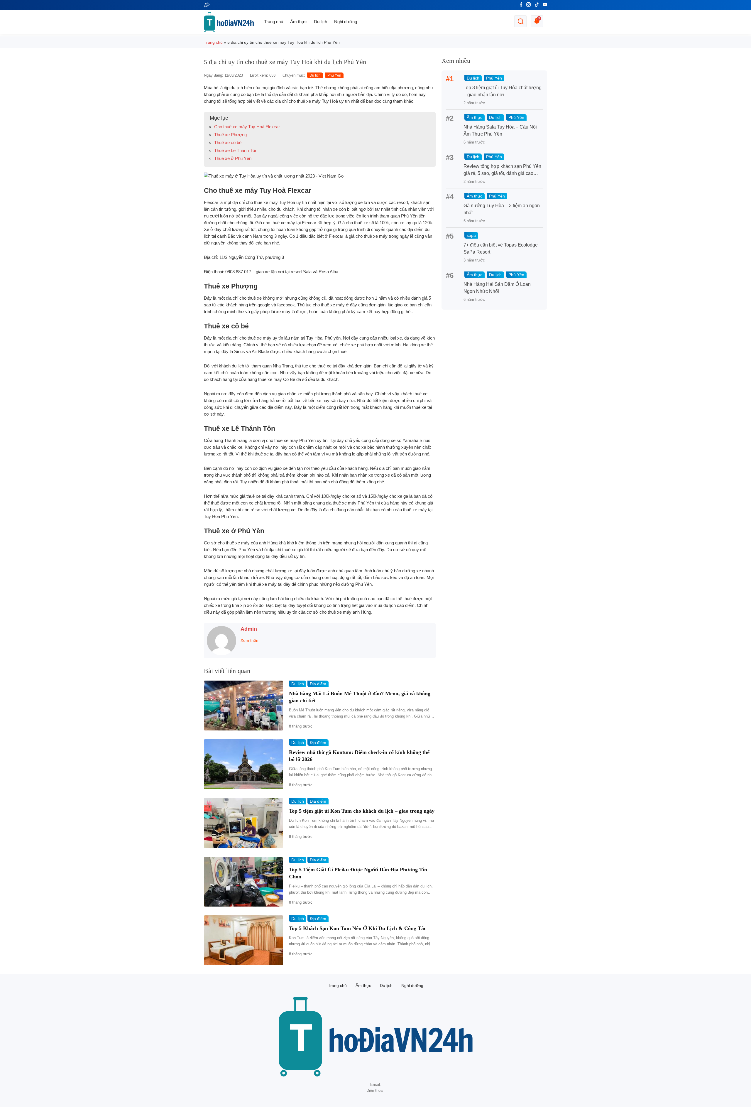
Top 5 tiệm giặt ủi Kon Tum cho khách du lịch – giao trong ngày (361, 811)
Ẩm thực (298, 21)
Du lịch (320, 21)
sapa (471, 235)
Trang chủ (273, 21)
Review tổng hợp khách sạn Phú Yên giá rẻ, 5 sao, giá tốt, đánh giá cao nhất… (502, 173)
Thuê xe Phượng (230, 134)
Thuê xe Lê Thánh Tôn (235, 150)
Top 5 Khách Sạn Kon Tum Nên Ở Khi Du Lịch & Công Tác (357, 928)
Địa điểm (318, 683)
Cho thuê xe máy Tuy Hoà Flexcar (247, 126)
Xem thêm (250, 640)
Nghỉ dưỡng (345, 21)
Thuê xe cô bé (227, 142)
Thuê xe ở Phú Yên (232, 158)
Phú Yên (334, 75)
